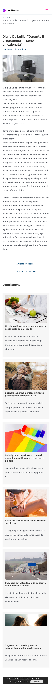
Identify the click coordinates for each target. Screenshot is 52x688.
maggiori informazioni (20, 682)
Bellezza (8, 49)
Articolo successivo (26, 271)
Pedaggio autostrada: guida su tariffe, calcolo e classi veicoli (25, 584)
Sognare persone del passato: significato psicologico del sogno (23, 647)
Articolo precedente (26, 263)
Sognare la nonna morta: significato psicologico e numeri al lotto (24, 394)
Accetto (37, 682)
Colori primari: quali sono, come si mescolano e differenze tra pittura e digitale (24, 458)
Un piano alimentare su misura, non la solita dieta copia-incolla (25, 327)
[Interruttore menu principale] (47, 10)
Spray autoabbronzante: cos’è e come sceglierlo (25, 522)
